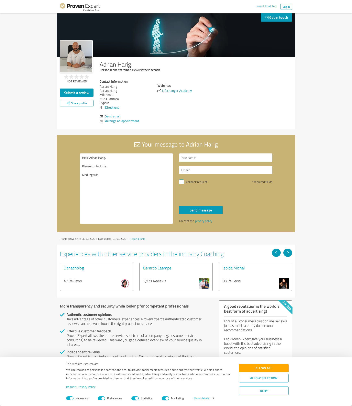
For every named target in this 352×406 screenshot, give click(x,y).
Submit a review (76, 92)
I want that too (266, 6)
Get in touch (278, 17)
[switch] (101, 398)
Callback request (196, 182)
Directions (112, 107)
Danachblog (74, 268)
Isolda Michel (234, 268)
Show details (201, 398)
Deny (264, 390)
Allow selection (263, 378)
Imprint (71, 387)
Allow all (263, 368)
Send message (201, 210)
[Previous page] (276, 253)
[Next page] (287, 253)
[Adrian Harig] (76, 56)
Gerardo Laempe (157, 268)
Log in (286, 7)
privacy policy (203, 221)
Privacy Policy (87, 387)
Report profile (137, 239)
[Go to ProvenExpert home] (80, 7)
